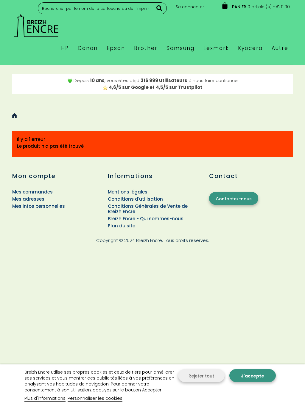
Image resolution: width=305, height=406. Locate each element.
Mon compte (34, 176)
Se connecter (190, 7)
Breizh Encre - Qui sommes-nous (145, 218)
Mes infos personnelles (38, 206)
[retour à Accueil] (14, 115)
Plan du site (121, 226)
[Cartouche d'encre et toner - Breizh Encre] (36, 23)
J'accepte (252, 376)
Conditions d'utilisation (135, 199)
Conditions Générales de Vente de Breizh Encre (148, 209)
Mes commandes (32, 192)
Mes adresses (28, 199)
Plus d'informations (45, 398)
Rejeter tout (201, 376)
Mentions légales (127, 192)
